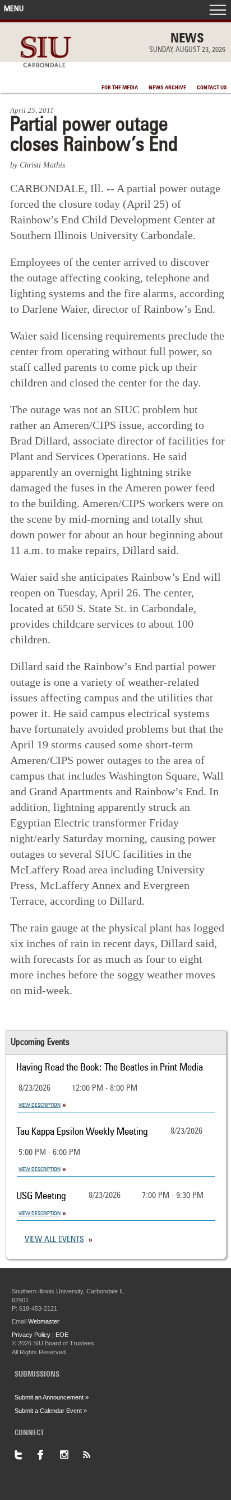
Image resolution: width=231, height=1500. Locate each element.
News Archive (167, 87)
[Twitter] (26, 1455)
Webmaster (43, 1321)
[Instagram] (70, 1455)
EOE (62, 1334)
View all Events (54, 1240)
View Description (40, 1105)
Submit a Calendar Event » (51, 1410)
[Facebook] (48, 1455)
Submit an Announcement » (52, 1397)
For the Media (119, 87)
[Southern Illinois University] (46, 73)
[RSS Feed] (93, 1455)
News (187, 39)
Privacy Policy (31, 1334)
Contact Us (212, 87)
